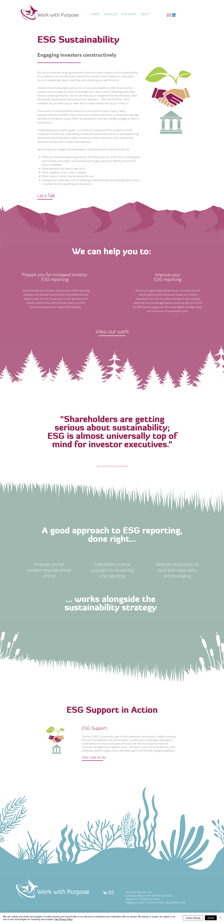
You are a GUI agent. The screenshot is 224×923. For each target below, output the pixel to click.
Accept (211, 917)
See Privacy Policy (64, 919)
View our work (112, 332)
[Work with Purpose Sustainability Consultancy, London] (173, 15)
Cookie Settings (193, 917)
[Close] (220, 918)
